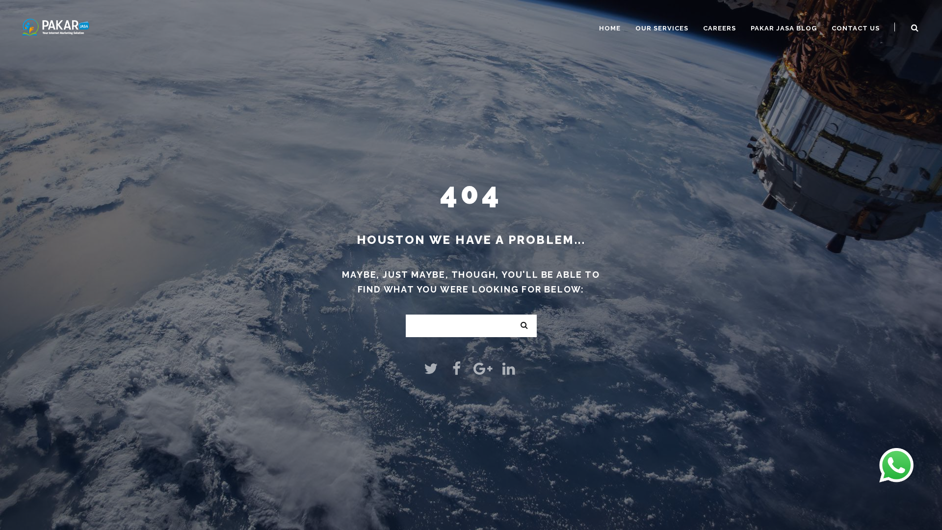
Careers (719, 28)
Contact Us (856, 28)
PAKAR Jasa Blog (784, 28)
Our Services (661, 28)
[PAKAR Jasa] (55, 26)
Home (610, 28)
